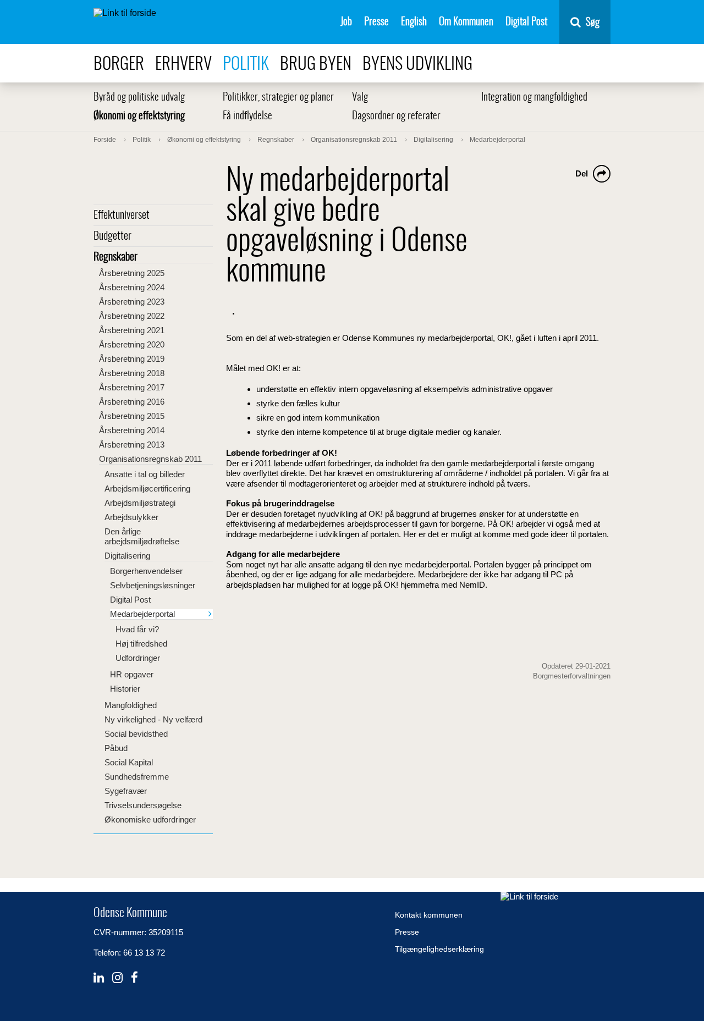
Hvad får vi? (137, 629)
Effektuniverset (122, 215)
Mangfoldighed (131, 705)
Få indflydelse (247, 116)
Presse (376, 22)
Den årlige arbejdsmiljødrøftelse (142, 536)
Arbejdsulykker (131, 517)
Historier (125, 688)
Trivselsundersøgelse (143, 805)
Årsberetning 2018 (131, 373)
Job (346, 22)
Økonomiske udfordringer (150, 819)
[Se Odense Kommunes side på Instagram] (117, 978)
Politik (246, 64)
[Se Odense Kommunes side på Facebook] (134, 978)
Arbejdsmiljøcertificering (147, 488)
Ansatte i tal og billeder (145, 474)
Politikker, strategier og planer (278, 97)
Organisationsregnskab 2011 (150, 458)
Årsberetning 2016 (131, 401)
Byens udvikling (417, 64)
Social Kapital (129, 762)
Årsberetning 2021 (131, 330)
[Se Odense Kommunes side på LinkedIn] (99, 978)
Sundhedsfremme (137, 776)
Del (581, 173)
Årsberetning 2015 (131, 416)
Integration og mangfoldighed (534, 97)
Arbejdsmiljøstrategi (140, 502)
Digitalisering (127, 555)
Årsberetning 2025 (131, 273)
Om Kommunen (466, 22)
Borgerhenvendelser (146, 571)
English (414, 22)
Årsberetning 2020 (131, 344)
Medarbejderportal (142, 614)
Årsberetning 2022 (131, 316)
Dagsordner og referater (396, 116)
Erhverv (183, 64)
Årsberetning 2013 (131, 444)
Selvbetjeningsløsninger (152, 585)
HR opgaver (131, 674)
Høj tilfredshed (141, 643)
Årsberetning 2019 (131, 358)
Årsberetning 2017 (131, 387)
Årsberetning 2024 (131, 287)
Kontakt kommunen (429, 914)
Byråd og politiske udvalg (139, 97)
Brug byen (315, 64)
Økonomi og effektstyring (139, 116)
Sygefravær (126, 791)
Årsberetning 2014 (131, 430)
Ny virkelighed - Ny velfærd (153, 719)
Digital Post (526, 22)
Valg (360, 97)
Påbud (116, 748)
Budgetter (112, 236)
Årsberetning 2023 (131, 301)
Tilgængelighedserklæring (439, 949)
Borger (119, 64)
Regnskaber (116, 257)
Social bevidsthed (136, 733)
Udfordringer (138, 658)
